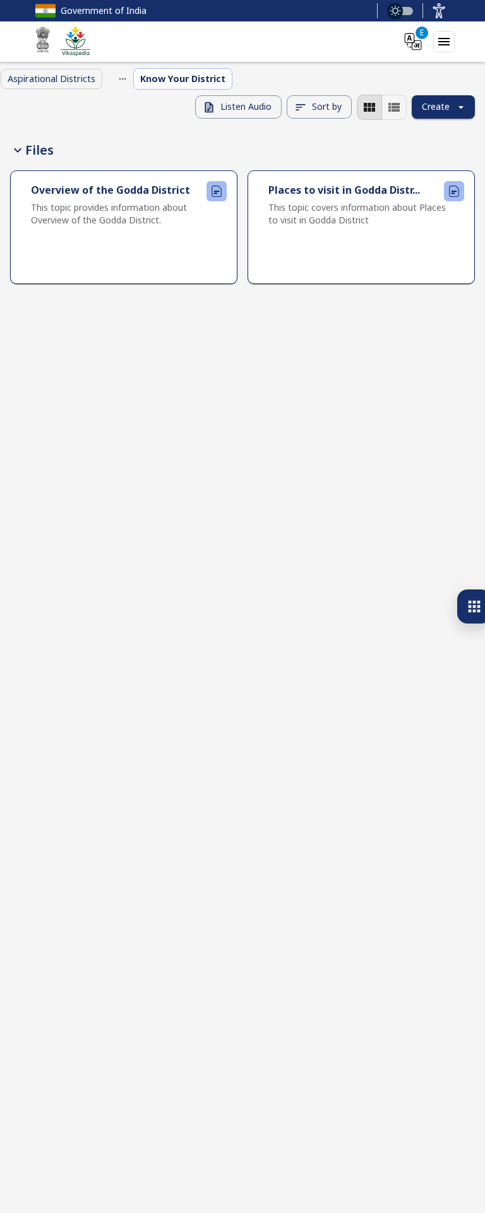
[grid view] (369, 107)
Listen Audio (246, 106)
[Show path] (122, 79)
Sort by (327, 106)
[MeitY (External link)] (43, 41)
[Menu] (444, 41)
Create (436, 106)
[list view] (394, 107)
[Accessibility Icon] (439, 10)
